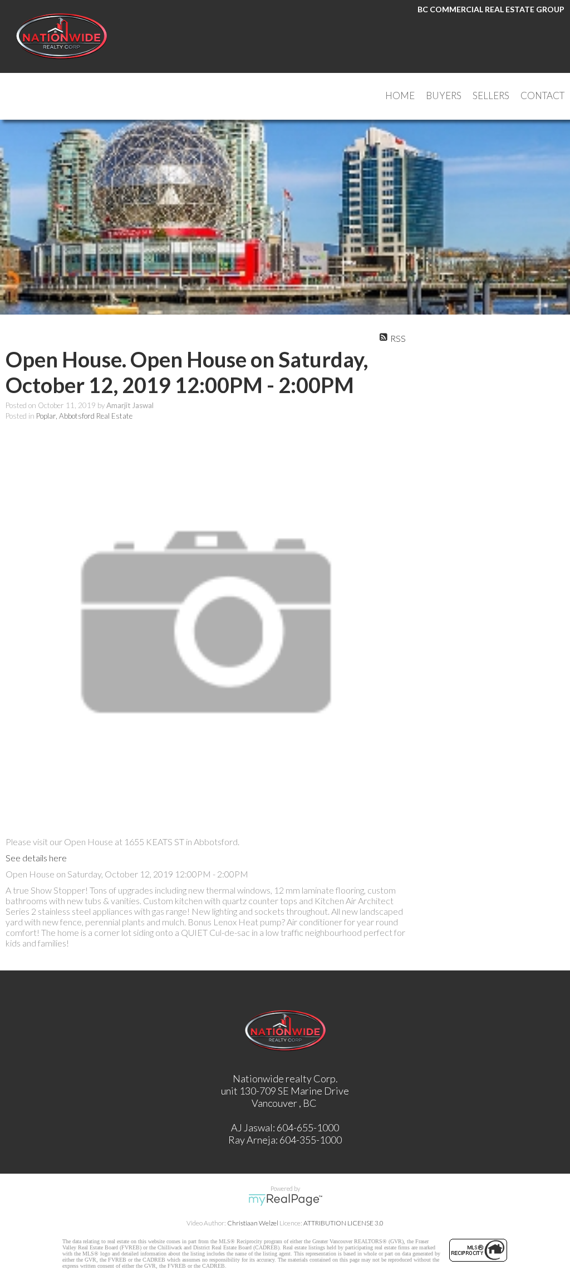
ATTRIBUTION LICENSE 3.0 (343, 1223)
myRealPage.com (285, 1200)
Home (400, 95)
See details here (36, 857)
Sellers (491, 95)
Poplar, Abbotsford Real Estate (84, 415)
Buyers (443, 95)
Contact (542, 95)
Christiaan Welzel (252, 1223)
